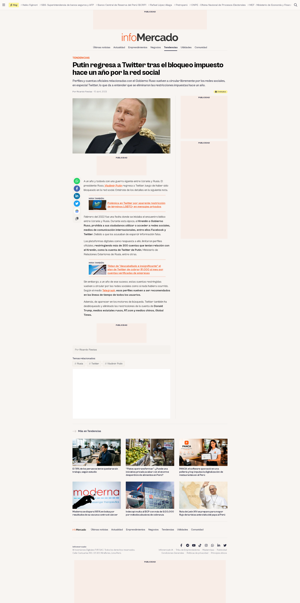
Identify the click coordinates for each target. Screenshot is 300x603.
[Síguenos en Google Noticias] (77, 211)
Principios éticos (219, 553)
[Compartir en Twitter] (77, 203)
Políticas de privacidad (197, 553)
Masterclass (208, 550)
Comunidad (201, 47)
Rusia (80, 363)
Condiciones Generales (172, 553)
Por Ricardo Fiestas (82, 91)
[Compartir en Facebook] (77, 188)
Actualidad (119, 47)
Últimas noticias (101, 47)
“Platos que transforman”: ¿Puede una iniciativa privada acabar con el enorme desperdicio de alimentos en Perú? (147, 471)
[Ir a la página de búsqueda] (295, 5)
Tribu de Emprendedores (188, 550)
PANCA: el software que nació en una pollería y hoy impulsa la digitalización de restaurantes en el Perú (201, 471)
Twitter (95, 363)
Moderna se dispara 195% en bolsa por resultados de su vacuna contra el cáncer (95, 513)
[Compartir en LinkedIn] (77, 196)
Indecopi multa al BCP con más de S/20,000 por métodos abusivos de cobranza (150, 513)
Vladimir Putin (113, 185)
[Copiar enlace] (77, 218)
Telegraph (108, 290)
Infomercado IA (166, 550)
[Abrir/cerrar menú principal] (4, 5)
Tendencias (171, 47)
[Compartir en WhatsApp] (77, 181)
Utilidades (186, 47)
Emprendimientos (137, 47)
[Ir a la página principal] (150, 37)
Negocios (155, 47)
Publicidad (222, 550)
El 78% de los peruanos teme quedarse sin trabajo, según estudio (95, 470)
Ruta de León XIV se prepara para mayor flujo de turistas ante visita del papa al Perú (202, 513)
